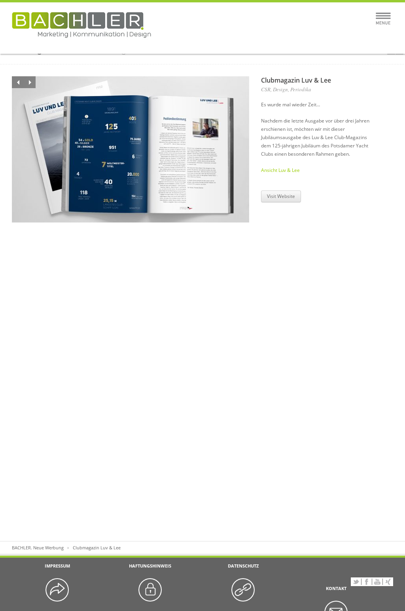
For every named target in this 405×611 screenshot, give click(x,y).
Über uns (254, 44)
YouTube (377, 582)
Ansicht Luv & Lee (280, 170)
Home (108, 44)
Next (30, 82)
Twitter (356, 582)
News (296, 44)
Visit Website (281, 196)
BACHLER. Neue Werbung (38, 548)
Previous (18, 82)
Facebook (366, 582)
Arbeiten (150, 44)
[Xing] (388, 582)
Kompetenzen (202, 44)
